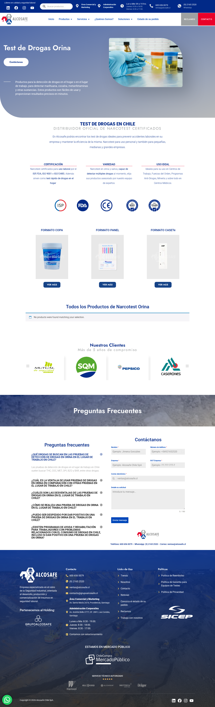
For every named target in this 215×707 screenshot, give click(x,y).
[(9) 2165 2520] (179, 6)
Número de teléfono (158, 447)
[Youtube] (32, 7)
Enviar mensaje (120, 520)
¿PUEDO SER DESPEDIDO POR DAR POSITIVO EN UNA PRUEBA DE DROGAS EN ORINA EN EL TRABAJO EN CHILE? (63, 517)
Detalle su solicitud (118, 487)
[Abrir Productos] (71, 19)
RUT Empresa (156, 461)
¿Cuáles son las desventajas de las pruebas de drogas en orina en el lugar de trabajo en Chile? (64, 495)
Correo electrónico (119, 474)
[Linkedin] (8, 7)
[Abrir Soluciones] (131, 19)
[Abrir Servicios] (89, 19)
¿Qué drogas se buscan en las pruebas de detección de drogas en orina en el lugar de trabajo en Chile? (62, 457)
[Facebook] (16, 7)
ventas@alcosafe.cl (176, 544)
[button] (27, 366)
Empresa (115, 461)
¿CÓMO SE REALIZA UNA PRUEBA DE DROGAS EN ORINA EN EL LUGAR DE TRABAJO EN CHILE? (64, 506)
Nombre (114, 447)
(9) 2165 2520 (190, 4)
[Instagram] (24, 7)
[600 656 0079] (151, 6)
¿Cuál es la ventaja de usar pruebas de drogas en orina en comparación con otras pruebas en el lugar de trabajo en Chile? (64, 483)
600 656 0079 (161, 5)
